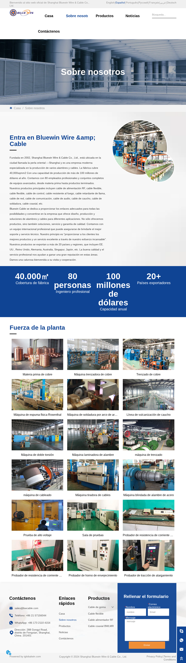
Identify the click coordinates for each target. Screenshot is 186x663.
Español (120, 2)
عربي (163, 2)
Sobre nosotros (35, 108)
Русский (143, 2)
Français (154, 2)
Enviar (147, 645)
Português (132, 2)
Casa (17, 108)
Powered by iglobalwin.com (25, 656)
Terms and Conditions (170, 658)
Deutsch (171, 2)
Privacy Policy (154, 656)
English (110, 2)
